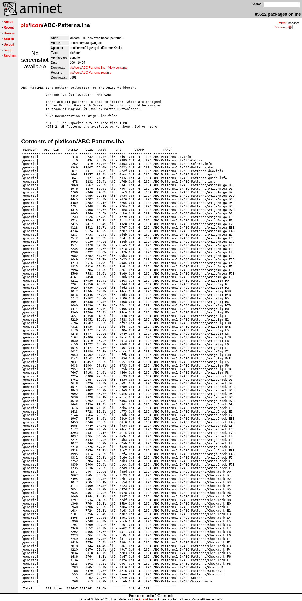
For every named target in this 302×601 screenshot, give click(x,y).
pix (24, 25)
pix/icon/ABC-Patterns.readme (90, 72)
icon (36, 25)
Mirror (282, 23)
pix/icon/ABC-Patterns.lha (87, 67)
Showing (280, 27)
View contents (117, 67)
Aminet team (147, 599)
